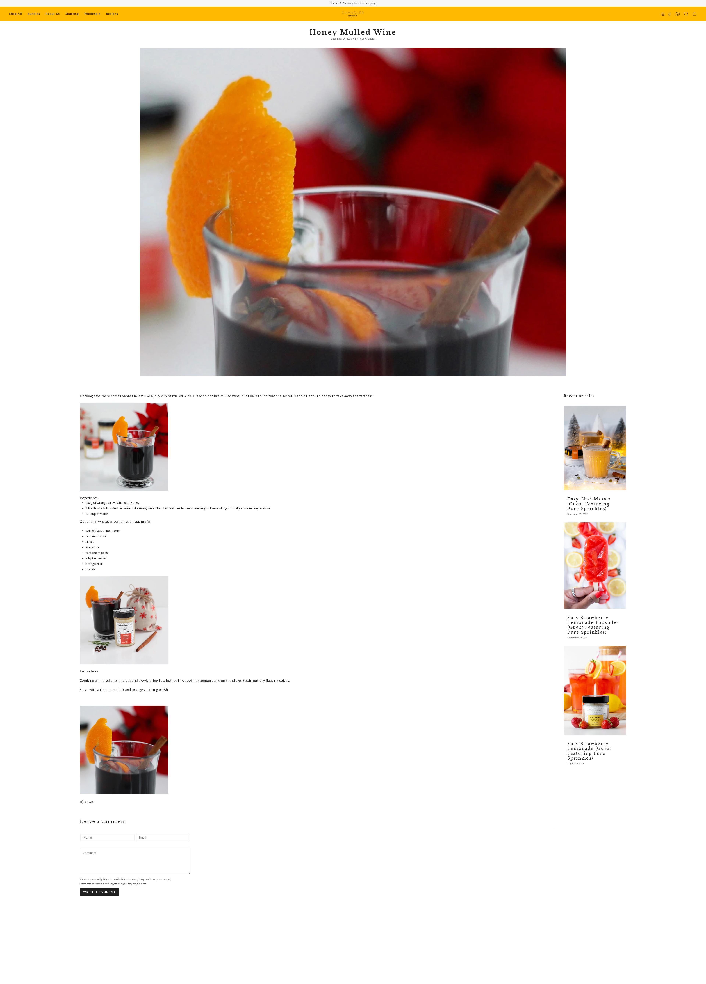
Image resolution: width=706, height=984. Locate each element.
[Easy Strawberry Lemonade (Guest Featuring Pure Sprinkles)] (595, 690)
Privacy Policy (137, 879)
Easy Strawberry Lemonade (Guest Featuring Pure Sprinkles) (589, 751)
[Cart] (694, 14)
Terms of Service (157, 879)
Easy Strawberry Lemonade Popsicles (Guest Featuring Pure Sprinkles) (593, 625)
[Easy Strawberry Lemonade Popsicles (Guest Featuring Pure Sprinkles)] (595, 565)
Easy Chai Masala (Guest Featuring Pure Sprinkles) (589, 504)
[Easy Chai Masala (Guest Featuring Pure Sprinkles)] (595, 448)
